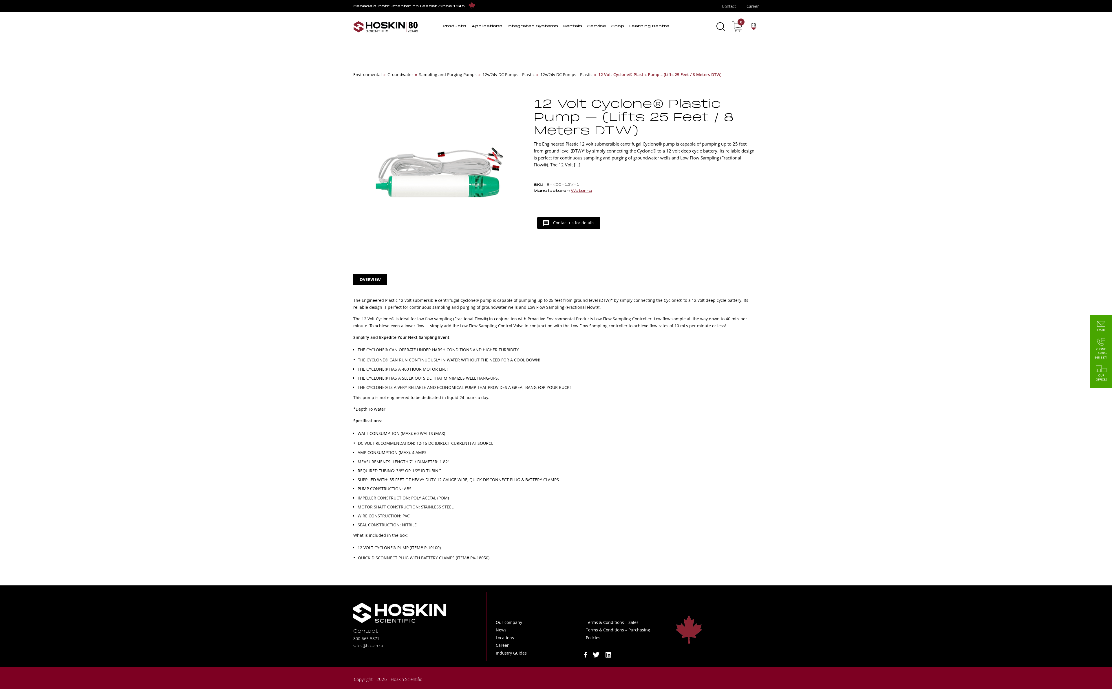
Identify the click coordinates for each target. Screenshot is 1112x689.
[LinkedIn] (608, 654)
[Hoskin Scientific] (385, 26)
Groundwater (400, 74)
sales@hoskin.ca (368, 645)
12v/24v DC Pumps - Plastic (508, 74)
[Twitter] (596, 654)
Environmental (367, 74)
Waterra (581, 191)
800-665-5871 (366, 638)
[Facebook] (585, 654)
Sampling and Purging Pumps (448, 74)
